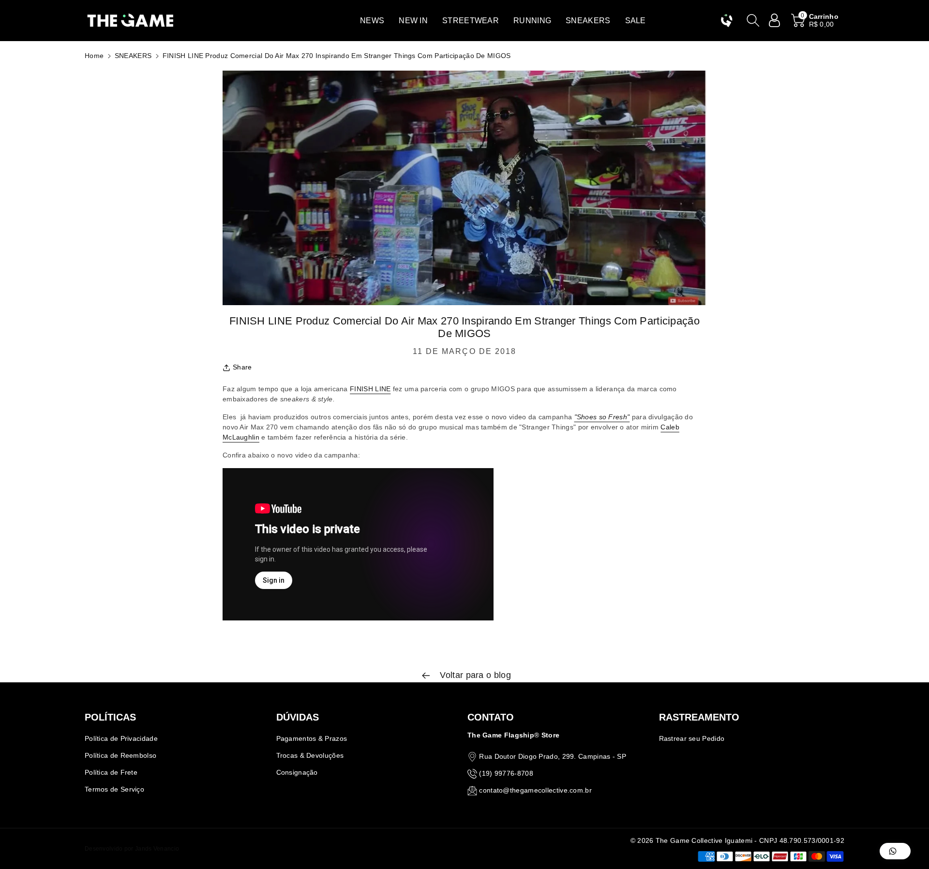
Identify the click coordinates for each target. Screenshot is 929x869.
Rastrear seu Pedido (692, 738)
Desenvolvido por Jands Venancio (132, 848)
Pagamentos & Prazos (311, 738)
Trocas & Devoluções (310, 755)
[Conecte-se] (774, 20)
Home (94, 55)
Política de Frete (111, 772)
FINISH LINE (370, 389)
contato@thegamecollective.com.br (535, 790)
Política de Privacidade (121, 738)
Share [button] (242, 367)
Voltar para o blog (474, 675)
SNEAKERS (133, 55)
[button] (372, 21)
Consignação (297, 772)
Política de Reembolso (120, 755)
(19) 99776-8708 (506, 773)
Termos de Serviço (114, 789)
